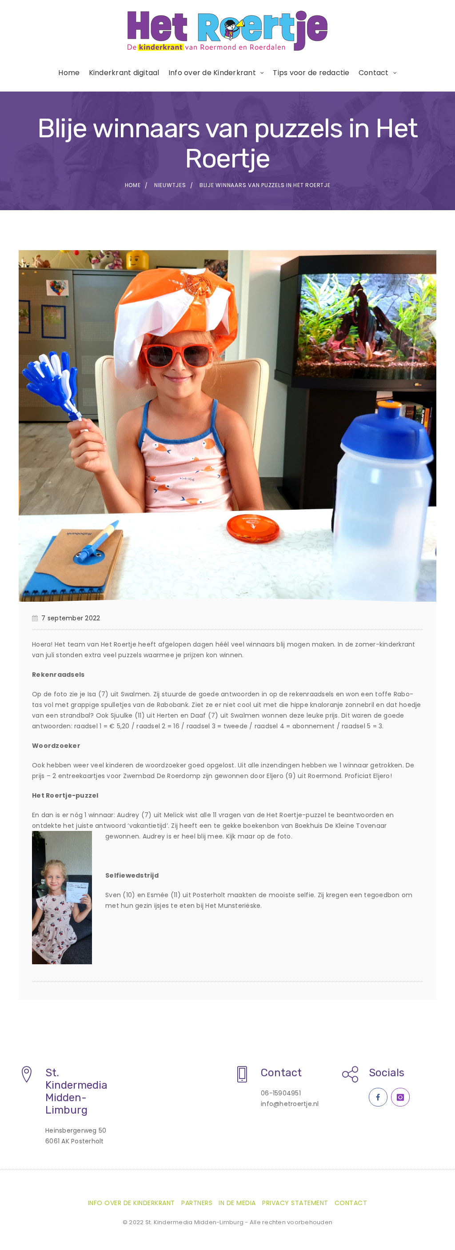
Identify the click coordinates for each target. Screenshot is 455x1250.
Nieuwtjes (170, 185)
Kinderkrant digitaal (124, 73)
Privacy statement (295, 1202)
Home (69, 73)
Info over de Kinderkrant (212, 73)
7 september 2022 (70, 618)
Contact (374, 73)
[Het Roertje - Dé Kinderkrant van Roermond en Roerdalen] (227, 31)
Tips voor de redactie (311, 73)
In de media (237, 1202)
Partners (196, 1202)
